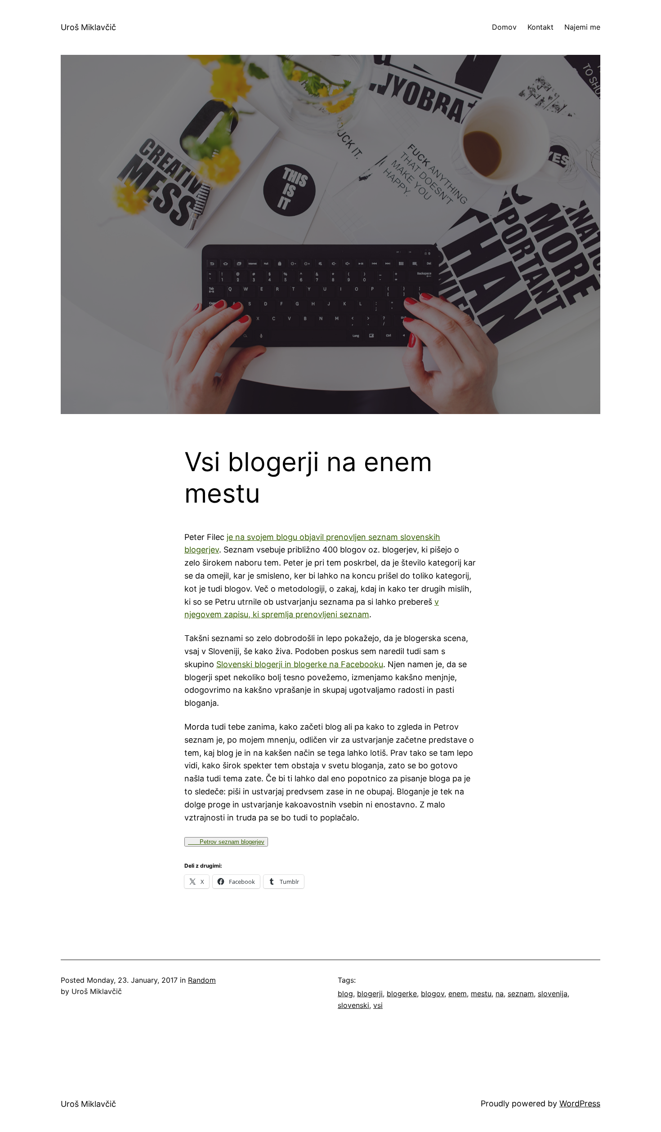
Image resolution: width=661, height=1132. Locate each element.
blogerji (370, 993)
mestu (481, 993)
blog (345, 993)
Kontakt (540, 26)
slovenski (353, 1005)
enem (457, 993)
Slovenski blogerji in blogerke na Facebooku (299, 664)
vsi (378, 1005)
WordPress (579, 1103)
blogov (432, 993)
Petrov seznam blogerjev (226, 841)
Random (202, 980)
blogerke (402, 993)
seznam (521, 993)
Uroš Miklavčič (88, 27)
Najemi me (582, 26)
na (500, 993)
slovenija (552, 993)
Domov (504, 26)
